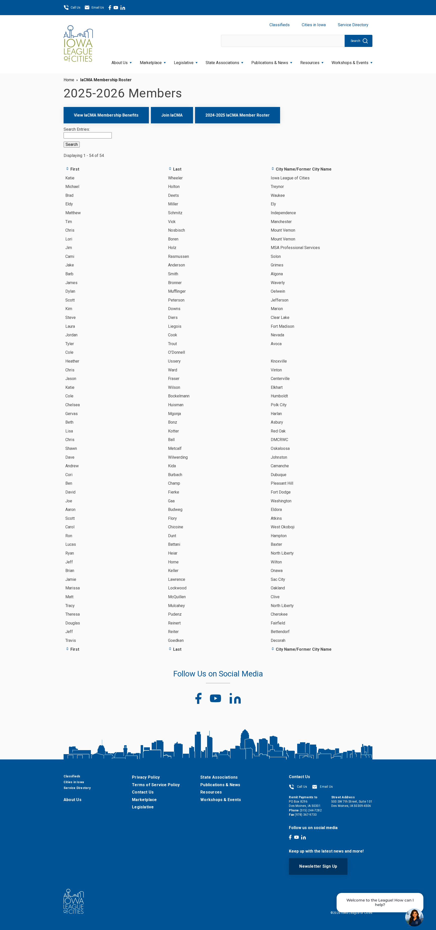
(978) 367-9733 (306, 814)
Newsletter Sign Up (318, 866)
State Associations (222, 62)
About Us (120, 62)
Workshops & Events (350, 62)
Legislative (184, 62)
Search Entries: (77, 129)
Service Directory (353, 24)
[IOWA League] (78, 44)
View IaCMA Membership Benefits (106, 115)
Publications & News (220, 784)
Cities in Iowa (314, 24)
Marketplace (151, 62)
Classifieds (279, 24)
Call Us (75, 7)
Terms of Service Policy (156, 784)
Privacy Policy (146, 777)
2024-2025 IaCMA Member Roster (237, 115)
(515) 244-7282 (311, 810)
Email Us (98, 7)
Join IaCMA (172, 115)
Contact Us (143, 792)
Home (69, 79)
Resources (309, 62)
